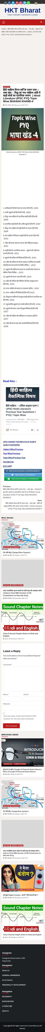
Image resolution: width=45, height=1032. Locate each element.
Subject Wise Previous (13, 449)
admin (6, 638)
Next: (23, 505)
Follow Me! (6, 961)
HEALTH (5, 1011)
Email (26, 694)
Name (6, 694)
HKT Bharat (23, 10)
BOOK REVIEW (8, 1001)
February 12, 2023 (19, 105)
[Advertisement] (22, 60)
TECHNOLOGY (8, 764)
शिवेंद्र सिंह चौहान (8, 555)
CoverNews (32, 1026)
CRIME (21, 889)
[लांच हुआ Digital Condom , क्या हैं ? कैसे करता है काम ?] (22, 878)
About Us (5, 970)
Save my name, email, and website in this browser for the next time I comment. (20, 717)
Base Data (7, 86)
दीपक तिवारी (7, 774)
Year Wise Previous (11, 453)
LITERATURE (7, 1006)
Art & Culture (7, 980)
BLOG (15, 889)
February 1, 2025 (19, 555)
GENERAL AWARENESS (11, 975)
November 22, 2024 (20, 897)
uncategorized (15, 547)
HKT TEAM (8, 105)
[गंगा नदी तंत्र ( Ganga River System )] (22, 536)
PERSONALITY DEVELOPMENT (14, 985)
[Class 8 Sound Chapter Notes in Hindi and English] (22, 617)
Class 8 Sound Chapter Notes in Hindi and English (22, 935)
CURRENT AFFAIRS (17, 585)
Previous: (22, 492)
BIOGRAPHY (7, 996)
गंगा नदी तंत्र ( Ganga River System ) (16, 552)
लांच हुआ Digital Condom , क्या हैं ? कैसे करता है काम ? (20, 895)
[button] (3, 22)
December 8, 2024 (19, 598)
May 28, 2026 (16, 774)
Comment (7, 664)
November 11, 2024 (15, 638)
